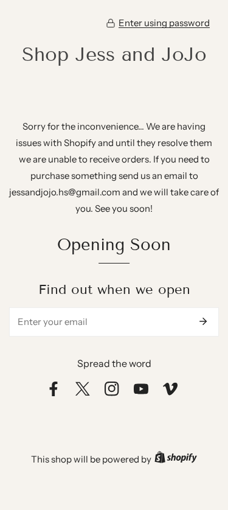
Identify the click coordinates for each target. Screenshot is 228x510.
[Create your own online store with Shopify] (175, 459)
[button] (158, 23)
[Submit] (203, 321)
